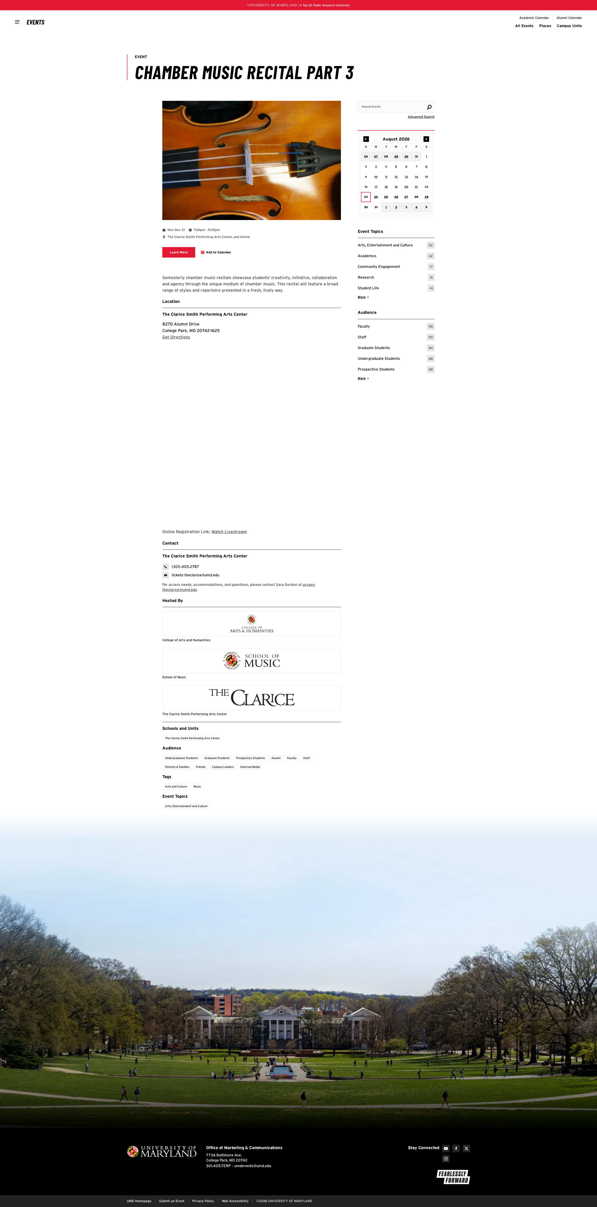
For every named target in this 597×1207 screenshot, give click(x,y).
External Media (250, 767)
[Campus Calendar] (36, 22)
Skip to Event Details (412, 96)
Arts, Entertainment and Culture (395, 246)
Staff (395, 338)
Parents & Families (177, 767)
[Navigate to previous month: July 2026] (366, 139)
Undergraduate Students (395, 359)
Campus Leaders (223, 767)
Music (197, 786)
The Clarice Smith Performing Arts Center (204, 314)
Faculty (395, 327)
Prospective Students (395, 370)
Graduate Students (395, 348)
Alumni (276, 758)
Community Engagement (395, 267)
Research (395, 278)
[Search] (429, 107)
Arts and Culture (176, 786)
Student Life (395, 289)
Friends (200, 767)
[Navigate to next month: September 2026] (426, 139)
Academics (395, 256)
